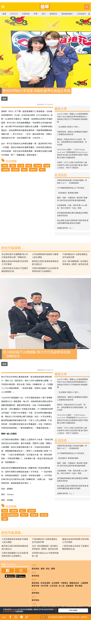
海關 (47, 165)
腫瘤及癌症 (74, 582)
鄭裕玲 (33, 169)
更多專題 (78, 585)
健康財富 (53, 14)
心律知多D (81, 14)
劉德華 (32, 510)
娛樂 (4, 98)
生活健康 (55, 582)
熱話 (48, 568)
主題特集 (26, 14)
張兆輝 (44, 515)
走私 (25, 169)
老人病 (61, 585)
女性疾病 (53, 585)
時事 (36, 14)
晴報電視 (14, 14)
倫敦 (29, 165)
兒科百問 (44, 585)
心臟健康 (84, 582)
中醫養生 (64, 582)
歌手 (42, 169)
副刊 (44, 14)
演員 (5, 519)
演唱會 (38, 165)
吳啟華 (34, 515)
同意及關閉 (73, 610)
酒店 (13, 165)
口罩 (21, 165)
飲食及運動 (45, 582)
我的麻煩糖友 (67, 14)
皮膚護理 (69, 585)
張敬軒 (15, 169)
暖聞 (53, 568)
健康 (4, 14)
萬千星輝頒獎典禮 (10, 515)
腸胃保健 (35, 585)
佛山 (23, 510)
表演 (5, 510)
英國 (5, 165)
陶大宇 (24, 515)
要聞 (42, 568)
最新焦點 (35, 568)
